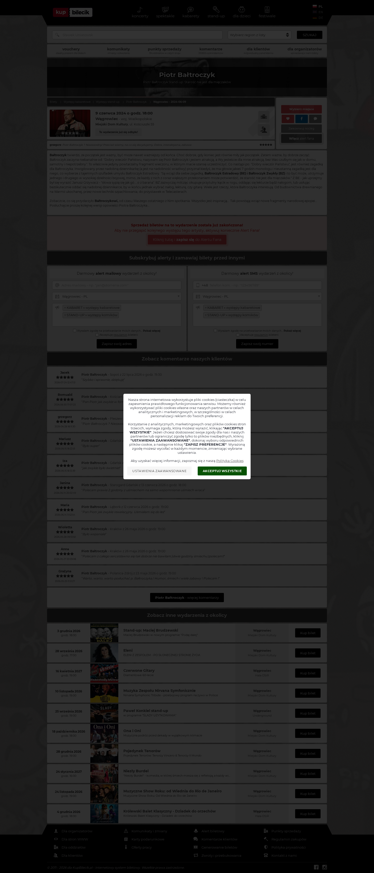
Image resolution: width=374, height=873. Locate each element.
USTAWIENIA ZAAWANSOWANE (159, 471)
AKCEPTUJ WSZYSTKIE (222, 471)
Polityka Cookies (229, 461)
